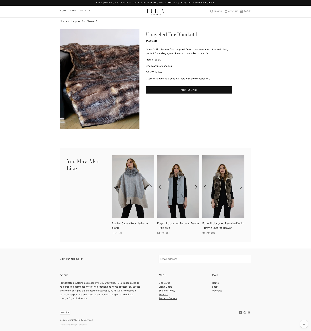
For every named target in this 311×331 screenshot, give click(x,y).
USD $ (64, 312)
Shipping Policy (167, 290)
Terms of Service (168, 298)
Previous (63, 78)
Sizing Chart (165, 286)
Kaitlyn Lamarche (79, 324)
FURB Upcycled (85, 320)
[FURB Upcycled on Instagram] (249, 312)
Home (63, 10)
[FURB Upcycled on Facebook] (240, 312)
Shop (73, 10)
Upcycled (85, 10)
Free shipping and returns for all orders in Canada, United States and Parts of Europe (155, 2)
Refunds (163, 294)
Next (136, 78)
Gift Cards (164, 282)
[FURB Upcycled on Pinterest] (244, 312)
